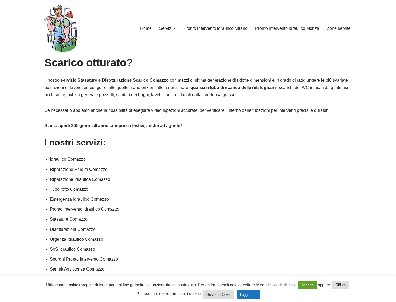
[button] (175, 28)
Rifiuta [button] (341, 285)
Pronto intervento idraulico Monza (287, 28)
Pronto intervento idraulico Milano (215, 28)
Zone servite (338, 28)
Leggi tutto (248, 295)
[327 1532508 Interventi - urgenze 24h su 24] (60, 28)
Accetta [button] (307, 285)
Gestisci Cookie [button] (218, 295)
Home (146, 28)
